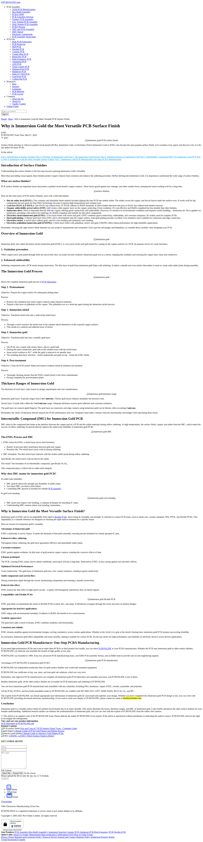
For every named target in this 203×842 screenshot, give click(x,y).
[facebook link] (11, 839)
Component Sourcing (57, 832)
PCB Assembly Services (22, 17)
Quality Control (19, 104)
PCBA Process (18, 27)
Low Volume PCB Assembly (25, 22)
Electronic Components (22, 34)
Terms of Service (50, 837)
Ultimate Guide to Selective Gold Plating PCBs (43, 733)
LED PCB (16, 64)
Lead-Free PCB (19, 76)
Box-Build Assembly (38, 832)
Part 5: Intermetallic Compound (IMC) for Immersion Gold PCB (168, 157)
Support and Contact (67, 837)
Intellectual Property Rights (102, 837)
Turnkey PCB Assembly (22, 19)
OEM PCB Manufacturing (23, 9)
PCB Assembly (22, 832)
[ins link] (3, 839)
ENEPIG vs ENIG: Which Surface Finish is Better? (31, 736)
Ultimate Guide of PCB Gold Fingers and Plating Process (39, 731)
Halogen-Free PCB (20, 69)
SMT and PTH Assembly (23, 29)
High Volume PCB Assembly (25, 24)
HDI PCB (16, 47)
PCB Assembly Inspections (24, 37)
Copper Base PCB (20, 54)
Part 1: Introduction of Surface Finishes (18, 157)
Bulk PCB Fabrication (22, 42)
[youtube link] (20, 839)
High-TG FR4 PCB (21, 74)
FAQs (71, 834)
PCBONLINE (105, 648)
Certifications (62, 834)
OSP (48, 208)
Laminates (16, 89)
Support (15, 86)
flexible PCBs (61, 517)
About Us (16, 101)
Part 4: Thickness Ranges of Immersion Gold (120, 157)
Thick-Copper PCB (20, 66)
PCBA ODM (18, 14)
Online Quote (13, 106)
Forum (90, 834)
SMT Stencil (17, 32)
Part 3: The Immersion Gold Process (84, 157)
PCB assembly (54, 488)
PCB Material (18, 91)
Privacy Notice (8, 837)
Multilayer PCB (19, 71)
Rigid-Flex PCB (19, 56)
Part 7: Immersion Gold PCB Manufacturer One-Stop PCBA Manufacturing (88, 159)
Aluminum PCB (19, 61)
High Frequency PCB (21, 59)
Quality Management (31, 834)
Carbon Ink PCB (19, 79)
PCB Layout (17, 94)
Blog (14, 84)
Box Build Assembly (21, 12)
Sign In (5, 114)
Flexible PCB (18, 49)
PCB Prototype (18, 44)
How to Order (80, 834)
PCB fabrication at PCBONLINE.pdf (17, 723)
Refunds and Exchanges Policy (28, 837)
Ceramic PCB (18, 52)
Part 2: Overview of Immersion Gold (52, 157)
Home (3, 119)
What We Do (18, 99)
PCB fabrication (49, 282)
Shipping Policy (83, 837)
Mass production (48, 834)
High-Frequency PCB (104, 832)
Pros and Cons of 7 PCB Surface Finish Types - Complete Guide (48, 728)
